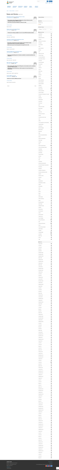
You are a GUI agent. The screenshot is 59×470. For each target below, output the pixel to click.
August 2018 (45, 358)
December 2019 (45, 333)
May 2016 (45, 401)
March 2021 (45, 312)
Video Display (45, 228)
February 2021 (45, 314)
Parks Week (45, 149)
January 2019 (45, 353)
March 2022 (45, 293)
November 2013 (45, 447)
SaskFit (45, 184)
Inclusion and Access (45, 113)
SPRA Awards (45, 196)
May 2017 (45, 383)
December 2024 (45, 261)
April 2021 (45, 310)
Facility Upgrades (45, 81)
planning (45, 156)
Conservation (45, 64)
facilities (45, 78)
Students (45, 207)
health (45, 110)
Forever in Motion (45, 92)
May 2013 (45, 457)
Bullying (45, 49)
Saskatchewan (45, 180)
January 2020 (45, 332)
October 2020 (45, 319)
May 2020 (45, 326)
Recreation (45, 168)
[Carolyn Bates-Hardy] (35, 18)
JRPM (45, 120)
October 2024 (45, 263)
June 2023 (45, 273)
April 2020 (45, 328)
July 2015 (45, 413)
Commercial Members (45, 57)
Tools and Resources (45, 219)
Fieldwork (45, 85)
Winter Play (45, 235)
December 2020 (45, 316)
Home (7, 10)
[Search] (47, 1)
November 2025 (45, 254)
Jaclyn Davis (8, 63)
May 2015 (45, 415)
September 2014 (45, 429)
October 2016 (45, 392)
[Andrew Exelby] (35, 77)
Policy (45, 157)
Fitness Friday (45, 88)
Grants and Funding (45, 106)
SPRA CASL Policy (50, 461)
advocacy (45, 39)
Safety (45, 179)
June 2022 (45, 289)
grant (45, 104)
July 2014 (45, 433)
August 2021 (45, 303)
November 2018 (45, 356)
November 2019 (45, 335)
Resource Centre (45, 175)
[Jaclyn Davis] (35, 64)
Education (45, 74)
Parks (45, 143)
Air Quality (45, 42)
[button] (51, 29)
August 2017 (45, 378)
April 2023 (45, 275)
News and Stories (12, 10)
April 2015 (45, 417)
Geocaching (45, 101)
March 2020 (45, 330)
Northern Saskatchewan (45, 138)
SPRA (13, 73)
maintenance (45, 126)
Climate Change (45, 55)
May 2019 (45, 346)
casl (45, 51)
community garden (45, 62)
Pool (45, 159)
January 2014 (45, 443)
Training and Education (45, 223)
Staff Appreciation (45, 202)
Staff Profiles (16, 73)
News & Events (30, 7)
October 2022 (45, 282)
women (45, 237)
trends (45, 225)
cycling (45, 69)
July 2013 (45, 454)
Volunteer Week (45, 232)
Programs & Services (15, 7)
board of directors (9, 26)
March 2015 (45, 418)
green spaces (45, 108)
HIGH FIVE (45, 111)
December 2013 (45, 445)
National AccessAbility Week (45, 134)
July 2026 (45, 245)
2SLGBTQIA (45, 34)
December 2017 (45, 371)
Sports (45, 193)
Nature (45, 136)
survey (45, 212)
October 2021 (45, 300)
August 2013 (45, 452)
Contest (45, 65)
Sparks (45, 191)
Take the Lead (45, 216)
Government (45, 103)
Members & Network (9, 7)
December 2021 (45, 298)
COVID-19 (45, 67)
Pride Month (45, 161)
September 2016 (45, 394)
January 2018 (45, 369)
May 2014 (45, 436)
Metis (45, 133)
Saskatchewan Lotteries (45, 182)
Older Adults (45, 140)
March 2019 (45, 349)
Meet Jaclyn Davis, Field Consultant (12, 62)
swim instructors (45, 214)
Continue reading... (9, 35)
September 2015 (45, 410)
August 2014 (45, 431)
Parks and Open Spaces (45, 145)
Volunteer (45, 230)
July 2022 (45, 287)
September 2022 (45, 284)
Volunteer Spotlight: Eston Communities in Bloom (14, 51)
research (45, 173)
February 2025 (45, 259)
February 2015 (45, 420)
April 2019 (45, 348)
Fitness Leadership (45, 90)
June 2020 (45, 325)
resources (45, 177)
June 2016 (45, 399)
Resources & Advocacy (20, 7)
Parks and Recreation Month (45, 147)
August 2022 (45, 286)
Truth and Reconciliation (45, 226)
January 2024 (45, 266)
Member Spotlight (45, 127)
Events (45, 76)
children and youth (45, 53)
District (45, 72)
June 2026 (45, 247)
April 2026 (45, 250)
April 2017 (45, 385)
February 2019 (45, 351)
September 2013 (45, 450)
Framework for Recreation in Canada (45, 94)
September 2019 (45, 339)
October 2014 (45, 427)
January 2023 (45, 279)
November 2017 (45, 372)
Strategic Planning (45, 205)
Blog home (41, 22)
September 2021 (45, 302)
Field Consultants (9, 73)
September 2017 (45, 376)
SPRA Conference (45, 198)
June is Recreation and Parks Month (11, 82)
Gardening (45, 97)
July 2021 (45, 305)
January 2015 (45, 422)
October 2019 (45, 337)
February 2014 (45, 441)
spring (45, 200)
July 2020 (45, 323)
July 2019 (45, 342)
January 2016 (45, 404)
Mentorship (45, 131)
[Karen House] (35, 30)
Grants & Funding (36, 7)
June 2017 (45, 381)
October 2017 (45, 374)
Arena (45, 46)
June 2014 (45, 434)
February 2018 (45, 367)
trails (45, 221)
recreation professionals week (45, 172)
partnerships (45, 152)
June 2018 (45, 362)
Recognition (45, 166)
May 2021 (45, 309)
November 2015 (45, 408)
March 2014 (45, 440)
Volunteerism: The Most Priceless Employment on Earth (15, 39)
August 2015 (45, 411)
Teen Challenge (45, 218)
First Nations (45, 87)
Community (45, 60)
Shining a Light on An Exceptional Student (13, 29)
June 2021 (45, 307)
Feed (40, 24)
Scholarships (45, 186)
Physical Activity (45, 154)
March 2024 (45, 264)
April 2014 (45, 438)
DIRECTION (45, 71)
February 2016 (45, 402)
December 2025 (45, 252)
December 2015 (45, 406)
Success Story (45, 209)
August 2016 (45, 395)
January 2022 (45, 296)
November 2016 (45, 390)
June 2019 (45, 344)
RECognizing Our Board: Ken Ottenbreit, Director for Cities (16, 16)
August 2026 (45, 243)
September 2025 (45, 256)
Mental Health (45, 129)
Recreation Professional (45, 170)
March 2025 (45, 257)
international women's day (45, 117)
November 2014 (45, 425)
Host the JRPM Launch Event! (11, 75)
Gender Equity (45, 99)
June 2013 (45, 456)
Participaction (45, 150)
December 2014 (45, 424)
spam (45, 189)
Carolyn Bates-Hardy (10, 17)
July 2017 (45, 379)
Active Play (45, 35)
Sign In (51, 1)
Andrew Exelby (9, 76)
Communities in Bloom (45, 58)
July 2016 (45, 397)
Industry (45, 115)
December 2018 (45, 355)
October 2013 (45, 448)
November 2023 (45, 270)
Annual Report (45, 44)
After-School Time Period (45, 41)
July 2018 (45, 360)
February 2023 (45, 277)
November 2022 (45, 280)
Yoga (45, 239)
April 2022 (45, 291)
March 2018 (45, 365)
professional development (45, 163)
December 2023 (45, 268)
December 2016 (45, 388)
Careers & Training (25, 7)
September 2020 (45, 321)
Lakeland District (45, 124)
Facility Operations (45, 80)
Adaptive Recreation (45, 37)
